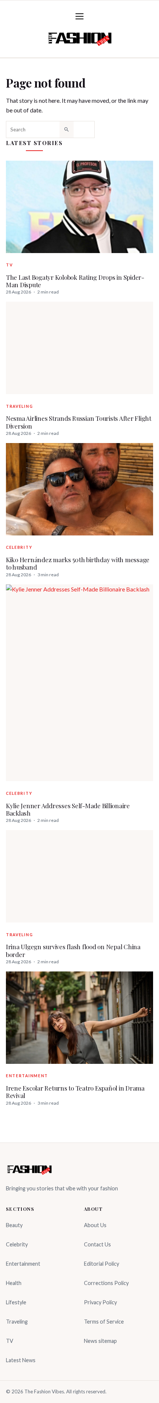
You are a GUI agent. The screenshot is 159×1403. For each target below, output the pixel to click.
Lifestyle (16, 1302)
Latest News (20, 1360)
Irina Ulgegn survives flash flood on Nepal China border (73, 950)
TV (9, 265)
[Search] (67, 129)
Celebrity (19, 547)
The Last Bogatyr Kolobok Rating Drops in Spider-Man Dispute (75, 281)
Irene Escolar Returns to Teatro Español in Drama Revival (75, 1091)
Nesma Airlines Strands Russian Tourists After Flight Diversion (78, 422)
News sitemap (100, 1341)
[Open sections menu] (79, 16)
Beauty (14, 1225)
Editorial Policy (101, 1264)
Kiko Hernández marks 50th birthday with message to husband (77, 563)
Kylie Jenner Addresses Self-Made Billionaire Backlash (68, 809)
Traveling (19, 406)
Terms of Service (104, 1321)
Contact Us (97, 1244)
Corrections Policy (106, 1283)
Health (13, 1283)
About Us (95, 1225)
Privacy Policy (100, 1302)
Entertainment (27, 1075)
